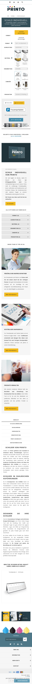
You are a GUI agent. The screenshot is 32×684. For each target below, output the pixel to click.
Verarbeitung (8, 68)
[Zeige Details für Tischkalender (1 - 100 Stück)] (16, 587)
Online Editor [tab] (9, 102)
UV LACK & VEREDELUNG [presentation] (16, 423)
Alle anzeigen (16, 136)
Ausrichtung (8, 47)
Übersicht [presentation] (16, 420)
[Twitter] (10, 644)
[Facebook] (14, 644)
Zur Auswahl (10, 203)
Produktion (8, 94)
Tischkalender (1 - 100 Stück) (16, 572)
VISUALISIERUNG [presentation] (16, 427)
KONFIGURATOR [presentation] (16, 431)
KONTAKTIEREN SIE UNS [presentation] (16, 442)
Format (8, 35)
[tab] (16, 420)
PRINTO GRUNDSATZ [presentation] (16, 439)
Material (7, 58)
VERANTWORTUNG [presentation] (16, 435)
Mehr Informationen (11, 294)
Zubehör (8, 81)
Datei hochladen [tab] (19, 103)
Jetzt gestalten (16, 119)
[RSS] (21, 644)
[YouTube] (18, 644)
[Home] (8, 16)
